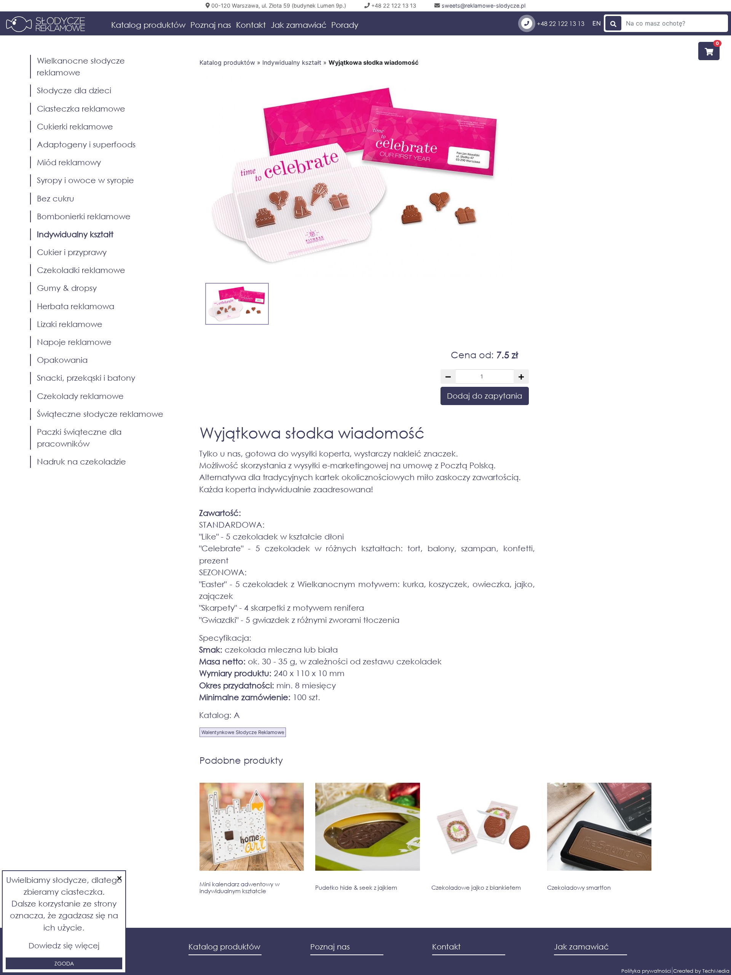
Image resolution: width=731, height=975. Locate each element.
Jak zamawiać (299, 24)
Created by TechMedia (701, 971)
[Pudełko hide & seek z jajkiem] (367, 828)
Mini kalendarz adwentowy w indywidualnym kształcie (239, 887)
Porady (344, 24)
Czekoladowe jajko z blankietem (476, 887)
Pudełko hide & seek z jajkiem (356, 887)
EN (596, 23)
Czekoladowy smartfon (579, 887)
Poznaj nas (210, 24)
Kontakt (251, 24)
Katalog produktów (148, 24)
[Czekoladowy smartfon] (599, 828)
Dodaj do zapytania (484, 395)
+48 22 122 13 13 (559, 23)
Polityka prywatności (646, 971)
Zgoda (64, 963)
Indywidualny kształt (291, 62)
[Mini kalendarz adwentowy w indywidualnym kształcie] (252, 827)
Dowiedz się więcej (64, 945)
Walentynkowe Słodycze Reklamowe (242, 732)
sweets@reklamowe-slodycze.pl (482, 5)
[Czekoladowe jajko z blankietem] (483, 828)
